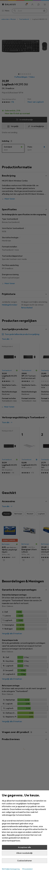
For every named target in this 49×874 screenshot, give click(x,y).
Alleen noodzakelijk (24, 853)
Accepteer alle (24, 847)
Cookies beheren (24, 861)
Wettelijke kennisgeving (11, 869)
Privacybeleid (27, 869)
